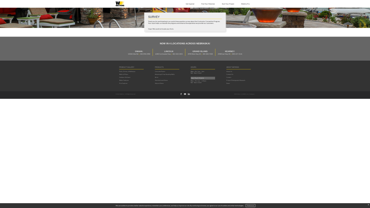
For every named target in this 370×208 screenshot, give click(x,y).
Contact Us (229, 74)
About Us (229, 71)
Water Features (124, 80)
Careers (228, 77)
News (228, 83)
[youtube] (185, 94)
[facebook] (181, 94)
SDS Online (237, 94)
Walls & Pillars (123, 74)
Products (159, 67)
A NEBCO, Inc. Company (247, 94)
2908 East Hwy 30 (224, 54)
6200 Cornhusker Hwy (163, 54)
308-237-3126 (237, 54)
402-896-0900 (145, 54)
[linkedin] (189, 94)
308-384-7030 (208, 54)
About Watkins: (232, 67)
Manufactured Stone (161, 80)
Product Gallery (126, 67)
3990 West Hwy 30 (194, 54)
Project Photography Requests (235, 80)
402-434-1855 (178, 54)
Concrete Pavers (160, 71)
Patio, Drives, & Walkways (127, 71)
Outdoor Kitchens (124, 77)
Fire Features (123, 83)
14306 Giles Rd (133, 54)
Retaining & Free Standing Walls (165, 74)
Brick (156, 77)
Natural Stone (159, 83)
